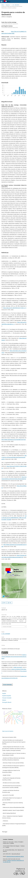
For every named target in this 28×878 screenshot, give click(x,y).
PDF (5, 602)
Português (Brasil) (6, 702)
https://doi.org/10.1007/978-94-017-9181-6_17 (14, 308)
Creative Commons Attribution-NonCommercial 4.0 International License (14, 656)
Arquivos (8, 5)
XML (10, 602)
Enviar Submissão (7, 684)
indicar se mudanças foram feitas (18, 669)
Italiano (4, 700)
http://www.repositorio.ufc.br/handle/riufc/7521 (13, 439)
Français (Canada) (6, 698)
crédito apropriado (18, 667)
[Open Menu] (1, 1)
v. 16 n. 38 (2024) (15, 5)
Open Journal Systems (7, 731)
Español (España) (6, 695)
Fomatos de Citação (7, 626)
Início (2, 5)
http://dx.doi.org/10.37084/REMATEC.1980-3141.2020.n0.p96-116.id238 (14, 517)
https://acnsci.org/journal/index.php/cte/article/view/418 (14, 457)
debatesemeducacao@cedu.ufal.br (15, 856)
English (4, 693)
